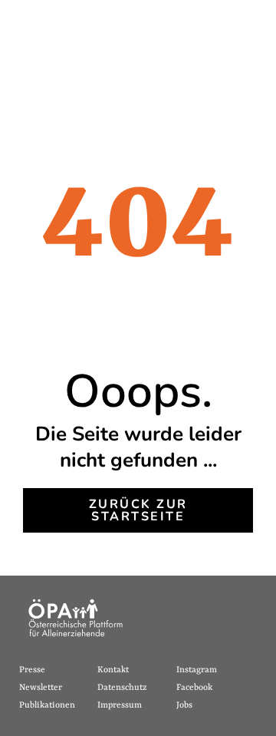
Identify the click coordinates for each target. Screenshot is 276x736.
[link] (138, 510)
